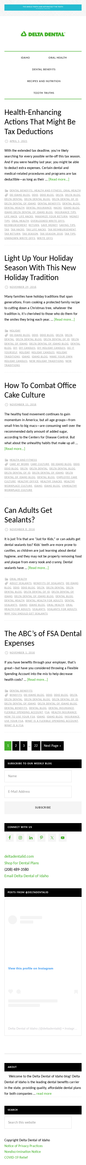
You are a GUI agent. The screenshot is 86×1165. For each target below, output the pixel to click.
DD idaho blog (20, 195)
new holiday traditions (46, 361)
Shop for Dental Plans (21, 863)
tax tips (70, 234)
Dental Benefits (21, 190)
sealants (38, 609)
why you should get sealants (26, 613)
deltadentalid (52, 1028)
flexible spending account (23, 712)
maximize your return (51, 216)
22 (36, 746)
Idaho (26, 356)
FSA (47, 712)
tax (6, 229)
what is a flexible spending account (51, 721)
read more (44, 1094)
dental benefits (49, 203)
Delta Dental (13, 199)
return (34, 225)
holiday (24, 352)
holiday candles (43, 352)
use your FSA (13, 721)
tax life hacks (36, 229)
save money (49, 225)
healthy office (28, 481)
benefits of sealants (49, 583)
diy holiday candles (51, 348)
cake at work (19, 464)
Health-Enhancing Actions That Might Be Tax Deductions (40, 122)
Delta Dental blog (37, 199)
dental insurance (39, 208)
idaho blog (72, 208)
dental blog (71, 203)
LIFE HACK (10, 216)
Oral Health (72, 190)
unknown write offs (19, 238)
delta (59, 195)
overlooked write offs (48, 221)
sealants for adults (62, 609)
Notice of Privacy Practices (23, 1146)
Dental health (14, 208)
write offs (45, 238)
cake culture (40, 464)
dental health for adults (44, 600)
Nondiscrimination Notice (22, 1152)
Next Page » (52, 746)
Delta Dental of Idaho (20, 203)
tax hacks (17, 229)
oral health (20, 221)
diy (15, 348)
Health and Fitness (48, 190)
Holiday (15, 330)
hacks (58, 208)
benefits (16, 695)
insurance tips (65, 212)
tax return (12, 234)
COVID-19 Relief (16, 1157)
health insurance (64, 712)
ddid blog (47, 195)
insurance (72, 717)
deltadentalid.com (19, 857)
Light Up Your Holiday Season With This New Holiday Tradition (40, 268)
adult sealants (21, 583)
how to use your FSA (19, 717)
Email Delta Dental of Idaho (26, 876)
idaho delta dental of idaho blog (28, 212)
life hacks (26, 216)
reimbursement (15, 225)
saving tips (67, 225)
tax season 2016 (51, 234)
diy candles (27, 348)
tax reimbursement (62, 229)
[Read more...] (59, 179)
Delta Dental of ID (65, 199)
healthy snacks (51, 481)
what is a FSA (14, 725)
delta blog (72, 195)
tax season (30, 234)
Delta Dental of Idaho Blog (43, 33)
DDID (35, 195)
